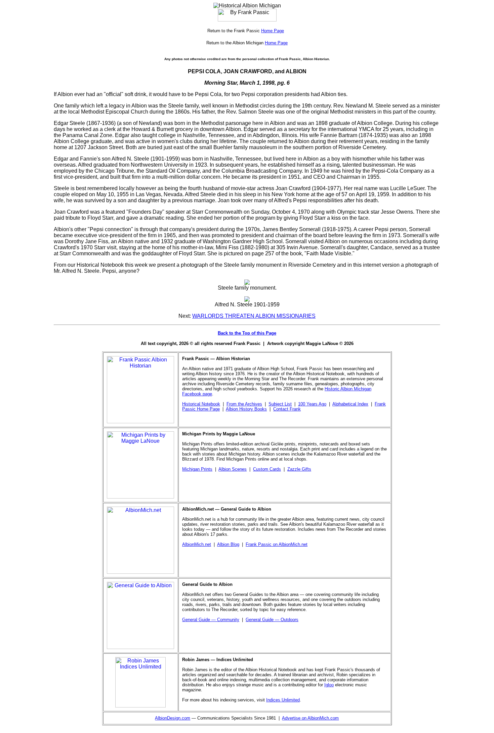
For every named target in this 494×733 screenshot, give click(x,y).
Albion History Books (246, 409)
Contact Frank (287, 409)
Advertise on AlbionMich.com (310, 718)
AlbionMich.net (196, 544)
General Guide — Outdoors (272, 619)
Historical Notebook (201, 403)
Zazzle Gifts (299, 469)
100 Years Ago (312, 403)
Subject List (280, 403)
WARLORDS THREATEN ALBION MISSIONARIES (254, 316)
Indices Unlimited (283, 699)
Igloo (329, 684)
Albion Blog (228, 544)
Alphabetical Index (350, 403)
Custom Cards (267, 469)
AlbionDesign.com (172, 718)
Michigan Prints (197, 469)
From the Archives (244, 403)
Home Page (272, 30)
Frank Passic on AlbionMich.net (276, 544)
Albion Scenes (232, 469)
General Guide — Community (210, 619)
